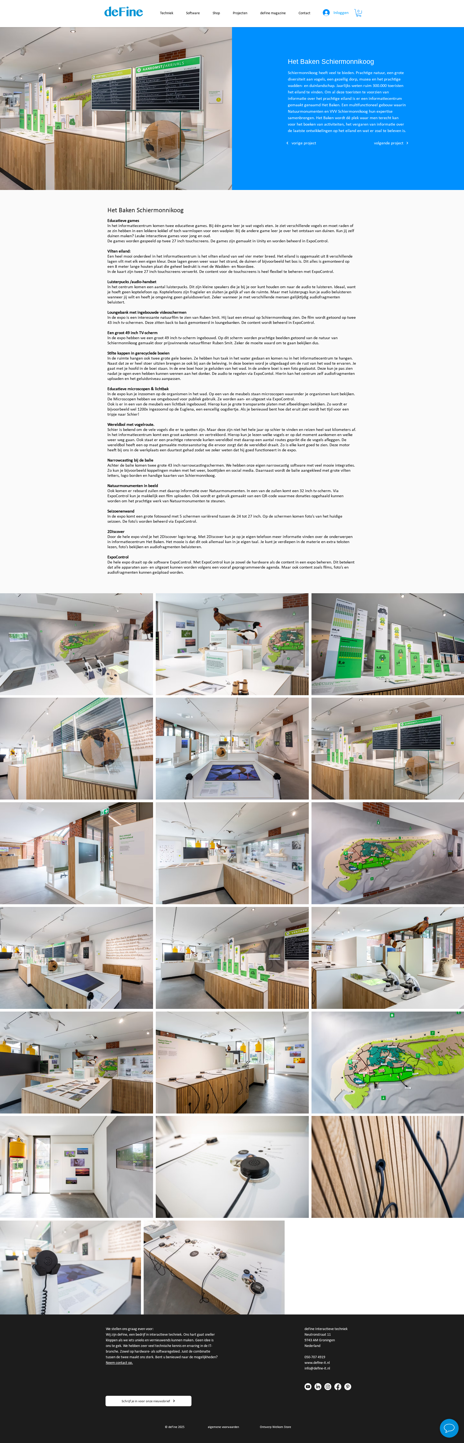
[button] (358, 13)
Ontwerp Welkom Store (275, 1427)
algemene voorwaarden (223, 1427)
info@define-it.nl (317, 1368)
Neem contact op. (119, 1362)
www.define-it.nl (317, 1362)
